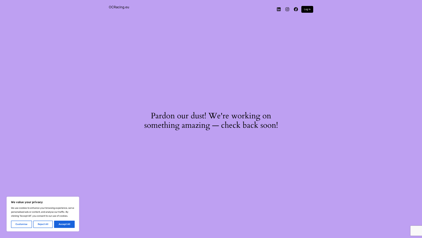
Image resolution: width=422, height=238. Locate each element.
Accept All (64, 224)
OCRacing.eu (119, 7)
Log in (307, 9)
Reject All (43, 224)
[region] (43, 214)
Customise (21, 224)
